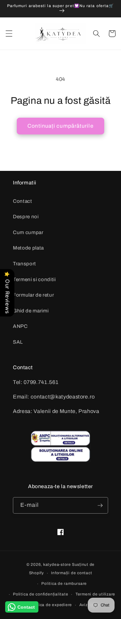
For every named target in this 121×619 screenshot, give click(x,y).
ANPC (20, 326)
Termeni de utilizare (95, 594)
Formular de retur (33, 295)
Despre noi (26, 216)
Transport (24, 263)
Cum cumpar (28, 232)
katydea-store (57, 564)
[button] (8, 33)
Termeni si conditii (34, 279)
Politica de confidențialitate (40, 594)
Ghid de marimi (30, 310)
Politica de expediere (50, 605)
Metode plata (28, 248)
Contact (22, 201)
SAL (18, 342)
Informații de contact (71, 573)
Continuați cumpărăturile (60, 126)
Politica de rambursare (64, 583)
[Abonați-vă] (100, 505)
